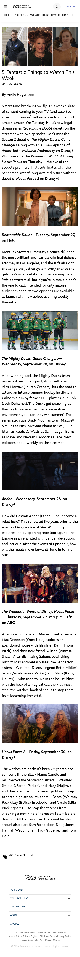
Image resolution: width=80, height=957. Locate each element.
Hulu (31, 855)
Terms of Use (44, 932)
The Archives (19, 906)
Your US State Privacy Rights (23, 936)
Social (14, 924)
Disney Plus (21, 855)
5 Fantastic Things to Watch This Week (50, 15)
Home (6, 15)
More (13, 915)
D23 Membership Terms (24, 932)
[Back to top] (72, 944)
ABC (10, 855)
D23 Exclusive (19, 898)
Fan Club (16, 889)
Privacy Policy (59, 932)
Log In (71, 7)
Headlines (18, 15)
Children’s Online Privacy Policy (55, 936)
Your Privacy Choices (50, 940)
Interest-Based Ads (29, 940)
